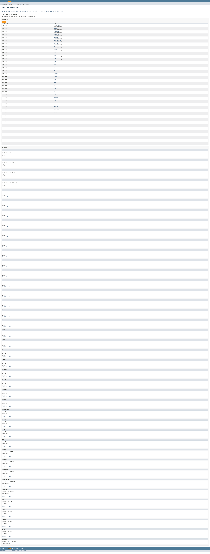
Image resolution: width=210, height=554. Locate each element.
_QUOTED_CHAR (56, 31)
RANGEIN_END (56, 121)
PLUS (55, 94)
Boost (55, 52)
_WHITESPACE (56, 43)
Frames (13, 550)
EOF (54, 67)
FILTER (55, 70)
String (6, 139)
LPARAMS (55, 76)
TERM (55, 136)
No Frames (17, 550)
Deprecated (18, 1)
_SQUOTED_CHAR (57, 34)
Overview (2, 1)
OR (54, 91)
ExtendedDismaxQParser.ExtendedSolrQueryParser (11, 11)
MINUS (55, 82)
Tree (14, 1)
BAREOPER (55, 49)
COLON (55, 58)
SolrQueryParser (60, 11)
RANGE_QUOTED (56, 109)
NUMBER (55, 88)
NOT (54, 85)
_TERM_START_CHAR (57, 40)
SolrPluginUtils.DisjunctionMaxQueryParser (47, 11)
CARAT (55, 55)
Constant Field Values (6, 156)
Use (12, 1)
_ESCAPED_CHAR (57, 25)
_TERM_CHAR (56, 37)
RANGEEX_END (56, 115)
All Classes (23, 550)
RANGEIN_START (57, 124)
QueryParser (24, 11)
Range (55, 103)
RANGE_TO (55, 112)
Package (5, 1)
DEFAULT (55, 64)
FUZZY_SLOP (56, 73)
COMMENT (55, 61)
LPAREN (55, 79)
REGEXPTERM (56, 127)
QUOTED (55, 100)
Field (8, 4)
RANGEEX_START (57, 118)
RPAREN (55, 130)
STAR (55, 133)
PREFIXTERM (56, 97)
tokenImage (56, 139)
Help (22, 1)
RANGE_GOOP (56, 106)
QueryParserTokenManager (32, 11)
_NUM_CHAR (56, 28)
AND (54, 46)
